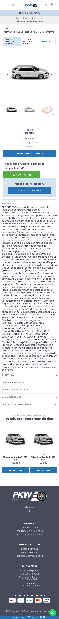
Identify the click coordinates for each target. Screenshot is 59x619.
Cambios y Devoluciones (29, 556)
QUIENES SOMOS (13, 397)
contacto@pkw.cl (30, 570)
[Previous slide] (8, 74)
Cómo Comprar (29, 549)
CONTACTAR (23, 174)
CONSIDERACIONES (14, 382)
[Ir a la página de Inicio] (31, 6)
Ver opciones (15, 470)
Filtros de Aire (36, 18)
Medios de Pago (29, 553)
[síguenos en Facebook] (29, 511)
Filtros (24, 18)
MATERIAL (10, 375)
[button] (4, 478)
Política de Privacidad (29, 535)
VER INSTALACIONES (29, 190)
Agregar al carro (29, 153)
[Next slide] (51, 74)
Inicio (17, 18)
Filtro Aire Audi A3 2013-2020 (15, 458)
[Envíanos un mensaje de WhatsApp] (52, 612)
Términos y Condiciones (29, 531)
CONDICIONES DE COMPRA (18, 404)
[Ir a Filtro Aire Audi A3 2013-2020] (15, 439)
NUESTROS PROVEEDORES (17, 389)
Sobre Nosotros (29, 528)
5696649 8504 (31, 574)
